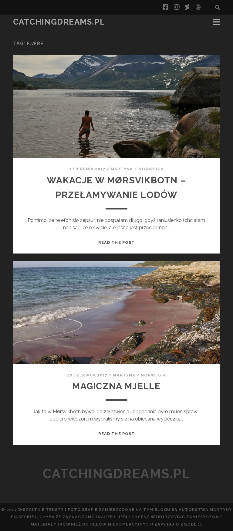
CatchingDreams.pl (59, 21)
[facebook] (165, 7)
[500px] (198, 7)
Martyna (122, 169)
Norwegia (151, 169)
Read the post (116, 242)
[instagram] (176, 7)
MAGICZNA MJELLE (116, 386)
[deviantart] (187, 7)
